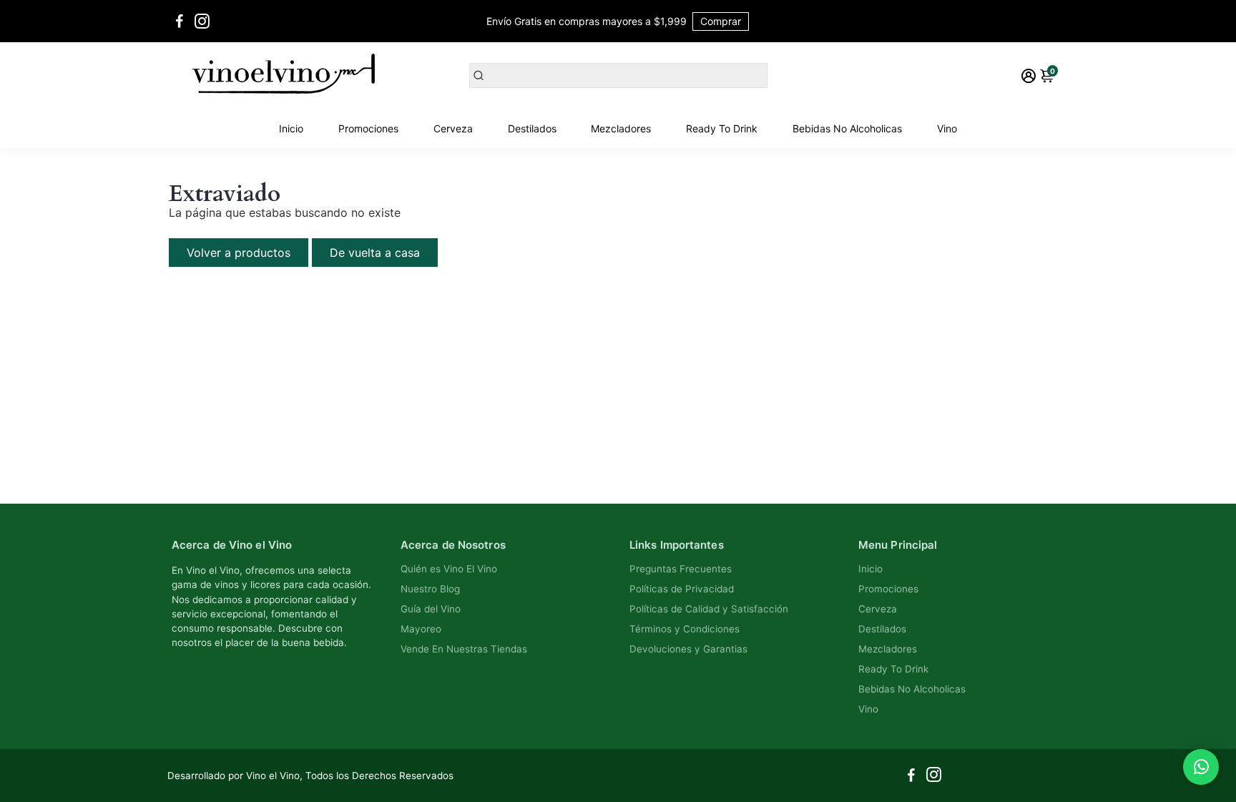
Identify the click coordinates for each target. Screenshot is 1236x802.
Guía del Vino (431, 609)
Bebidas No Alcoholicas (847, 128)
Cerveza (453, 128)
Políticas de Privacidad (681, 589)
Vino (947, 128)
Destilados (532, 128)
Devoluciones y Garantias (688, 649)
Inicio (291, 128)
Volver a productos (238, 252)
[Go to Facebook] (179, 21)
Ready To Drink (721, 128)
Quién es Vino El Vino (449, 568)
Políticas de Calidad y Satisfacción (708, 609)
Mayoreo (421, 629)
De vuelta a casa (375, 252)
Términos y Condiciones (684, 629)
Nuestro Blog (430, 589)
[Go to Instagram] (202, 21)
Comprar (720, 21)
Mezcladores (621, 128)
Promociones (368, 128)
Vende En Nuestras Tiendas (464, 649)
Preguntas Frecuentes (680, 568)
